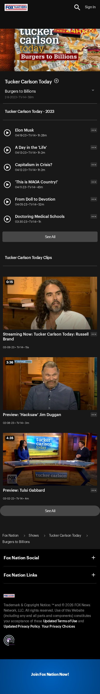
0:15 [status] (9, 282)
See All (50, 237)
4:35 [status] (9, 438)
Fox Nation (10, 535)
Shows (34, 535)
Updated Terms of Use (60, 621)
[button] (77, 7)
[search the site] (77, 7)
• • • (94, 130)
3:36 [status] (9, 362)
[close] (94, 353)
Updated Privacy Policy (22, 626)
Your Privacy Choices (58, 626)
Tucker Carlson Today (28, 81)
